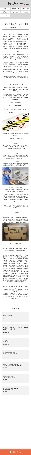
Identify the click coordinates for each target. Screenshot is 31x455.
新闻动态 (15, 12)
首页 (5, 8)
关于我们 (5, 15)
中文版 (27, 4)
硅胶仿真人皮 (15, 8)
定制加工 (25, 12)
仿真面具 (9, 433)
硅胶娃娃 (5, 12)
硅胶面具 (4, 433)
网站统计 (4, 439)
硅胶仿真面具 (25, 8)
